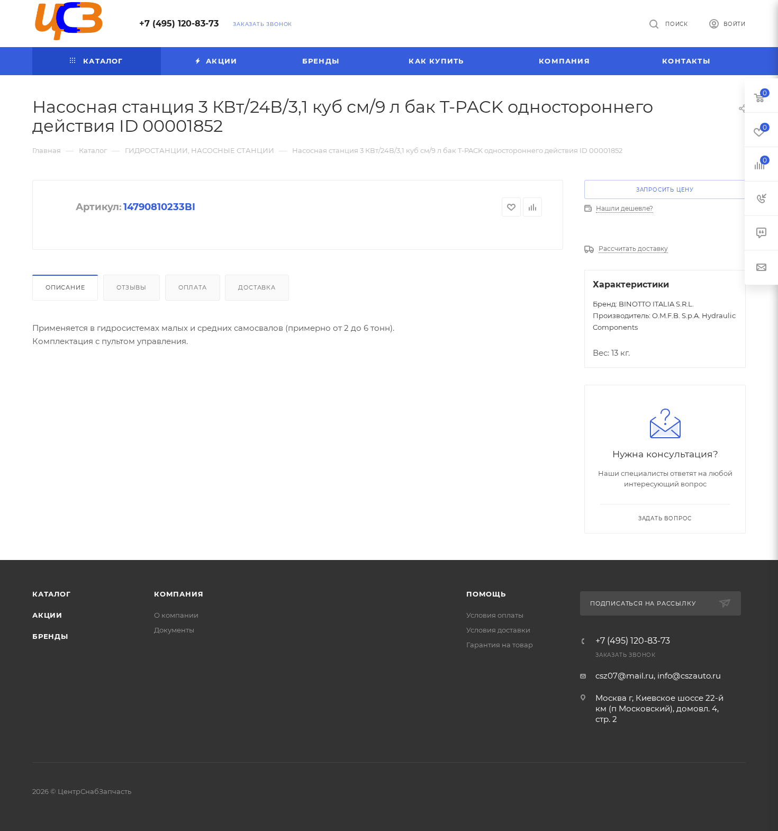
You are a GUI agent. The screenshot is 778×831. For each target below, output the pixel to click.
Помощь (486, 594)
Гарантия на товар (499, 644)
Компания (178, 594)
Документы (174, 630)
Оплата (192, 287)
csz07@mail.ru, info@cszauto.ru (658, 676)
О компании (176, 615)
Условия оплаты (494, 615)
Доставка (256, 287)
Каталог (51, 594)
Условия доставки (498, 630)
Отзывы (131, 287)
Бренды (50, 636)
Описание (65, 287)
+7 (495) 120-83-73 (179, 24)
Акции (47, 615)
